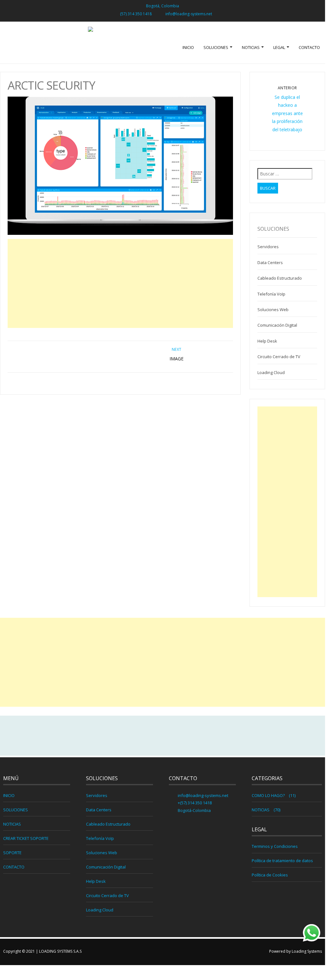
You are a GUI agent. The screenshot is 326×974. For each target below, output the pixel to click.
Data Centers (270, 262)
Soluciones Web (273, 309)
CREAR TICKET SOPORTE (26, 838)
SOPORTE (12, 852)
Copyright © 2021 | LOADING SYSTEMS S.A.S (42, 951)
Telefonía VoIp (271, 294)
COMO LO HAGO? (268, 795)
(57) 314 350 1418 (136, 14)
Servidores (268, 246)
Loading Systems (307, 951)
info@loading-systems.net (188, 14)
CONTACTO (309, 47)
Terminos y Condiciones (275, 846)
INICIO (188, 47)
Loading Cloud (271, 372)
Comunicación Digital (277, 325)
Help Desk (267, 341)
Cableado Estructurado (279, 278)
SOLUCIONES (216, 47)
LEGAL (279, 47)
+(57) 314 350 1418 (194, 803)
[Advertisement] (120, 283)
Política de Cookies (270, 875)
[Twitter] (162, 736)
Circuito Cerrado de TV (278, 356)
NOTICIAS (251, 47)
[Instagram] (176, 736)
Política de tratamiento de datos (282, 860)
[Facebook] (149, 736)
